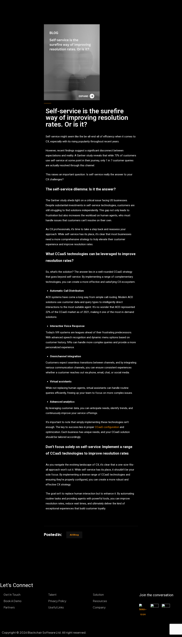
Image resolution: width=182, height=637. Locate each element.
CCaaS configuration (107, 427)
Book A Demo (13, 601)
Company (99, 607)
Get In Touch (12, 594)
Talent (52, 594)
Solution (98, 594)
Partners (9, 607)
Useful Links (56, 607)
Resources (100, 601)
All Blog (74, 534)
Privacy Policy (57, 601)
